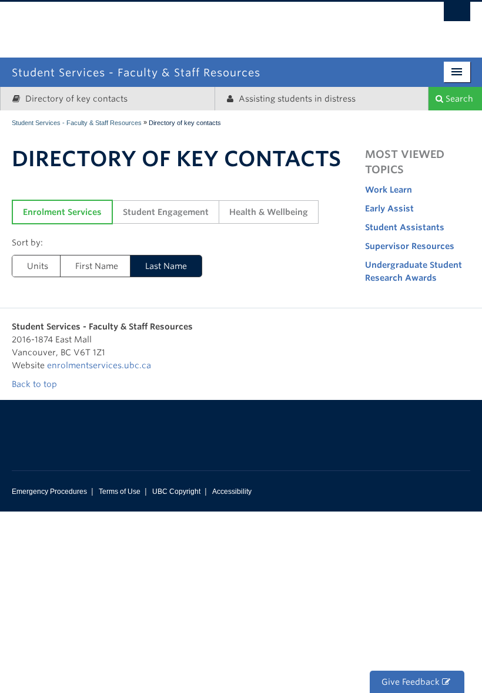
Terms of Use (119, 491)
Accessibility (232, 491)
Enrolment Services (62, 212)
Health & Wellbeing (268, 212)
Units (37, 266)
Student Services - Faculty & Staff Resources (77, 122)
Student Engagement (166, 212)
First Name (96, 266)
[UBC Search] (457, 15)
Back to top (35, 384)
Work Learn (388, 189)
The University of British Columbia (288, 22)
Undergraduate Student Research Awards (413, 271)
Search (458, 98)
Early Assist (389, 208)
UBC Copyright (176, 491)
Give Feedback (411, 682)
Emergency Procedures (49, 491)
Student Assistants (404, 227)
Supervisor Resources (409, 246)
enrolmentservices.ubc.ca (99, 365)
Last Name (166, 266)
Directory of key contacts (75, 98)
